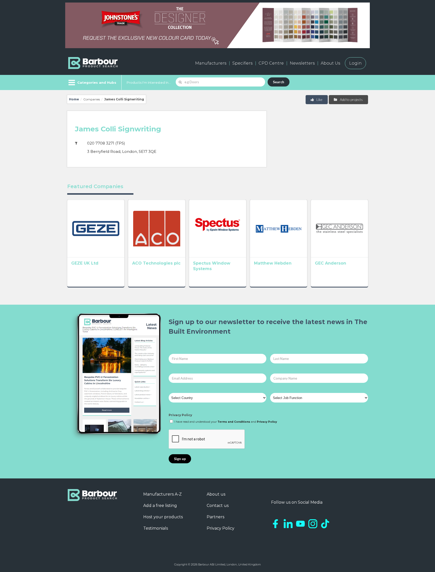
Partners (215, 516)
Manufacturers (210, 63)
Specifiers (242, 63)
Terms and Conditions (234, 421)
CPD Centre (271, 63)
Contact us (218, 505)
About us (216, 494)
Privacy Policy (180, 415)
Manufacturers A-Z (162, 494)
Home (74, 99)
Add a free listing (160, 505)
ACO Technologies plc (156, 263)
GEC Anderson (330, 263)
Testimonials (155, 528)
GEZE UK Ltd (84, 263)
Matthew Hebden (273, 263)
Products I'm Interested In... (149, 82)
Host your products (163, 516)
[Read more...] (95, 228)
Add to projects (351, 99)
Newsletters (302, 63)
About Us (330, 63)
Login (355, 63)
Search (278, 82)
